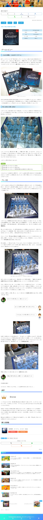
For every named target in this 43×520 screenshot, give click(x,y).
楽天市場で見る (13, 431)
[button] (28, 17)
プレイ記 (10, 22)
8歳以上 (12, 438)
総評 (15, 22)
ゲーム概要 (3, 22)
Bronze (3, 438)
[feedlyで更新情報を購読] (32, 443)
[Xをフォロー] (11, 443)
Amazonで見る (23, 431)
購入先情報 (21, 22)
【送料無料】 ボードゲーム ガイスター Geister (18, 428)
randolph (16, 438)
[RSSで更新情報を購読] (21, 446)
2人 (8, 438)
